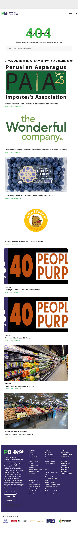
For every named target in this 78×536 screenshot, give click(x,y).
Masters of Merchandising (35, 469)
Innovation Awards (50, 482)
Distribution (32, 459)
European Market (49, 457)
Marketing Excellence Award (52, 484)
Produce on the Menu (50, 463)
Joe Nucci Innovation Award (52, 491)
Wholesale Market (49, 459)
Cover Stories (32, 455)
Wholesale (31, 467)
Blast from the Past (33, 457)
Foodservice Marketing (35, 486)
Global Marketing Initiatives (52, 493)
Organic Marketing (33, 489)
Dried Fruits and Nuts (34, 484)
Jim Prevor (48, 452)
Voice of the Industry (50, 461)
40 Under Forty (49, 476)
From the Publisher (50, 455)
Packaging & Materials (34, 482)
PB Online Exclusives (34, 465)
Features (31, 452)
